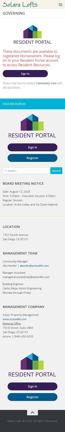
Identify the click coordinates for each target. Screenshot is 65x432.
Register (33, 158)
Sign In (32, 147)
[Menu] (60, 4)
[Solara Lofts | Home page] (25, 4)
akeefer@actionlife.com (34, 265)
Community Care (46, 83)
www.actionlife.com (15, 319)
